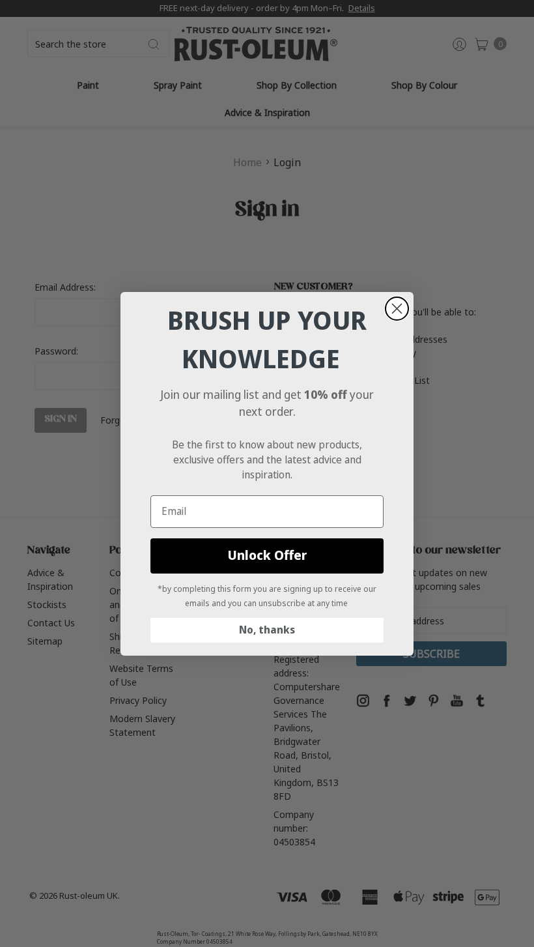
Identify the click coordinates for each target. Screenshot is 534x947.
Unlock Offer (267, 555)
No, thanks (267, 629)
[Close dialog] (397, 308)
